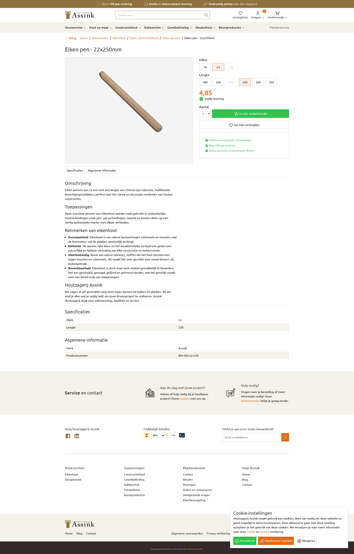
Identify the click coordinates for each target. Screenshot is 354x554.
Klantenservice (279, 27)
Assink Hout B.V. (195, 548)
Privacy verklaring (218, 533)
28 (231, 67)
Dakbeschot (153, 27)
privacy (264, 531)
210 (231, 82)
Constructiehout (126, 27)
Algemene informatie (102, 170)
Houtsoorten (74, 27)
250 (244, 82)
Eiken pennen (171, 38)
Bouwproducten (230, 27)
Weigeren (308, 540)
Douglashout (73, 479)
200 (218, 82)
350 (271, 82)
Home (83, 38)
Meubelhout (204, 27)
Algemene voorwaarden (187, 533)
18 (205, 67)
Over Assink (251, 468)
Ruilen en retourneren (197, 489)
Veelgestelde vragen (196, 495)
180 (205, 82)
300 (258, 82)
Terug (72, 38)
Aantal (204, 107)
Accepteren (247, 540)
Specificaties (75, 170)
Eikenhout (119, 38)
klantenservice (250, 400)
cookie (251, 531)
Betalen (188, 479)
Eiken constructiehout (144, 38)
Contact (188, 474)
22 (218, 67)
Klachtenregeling (194, 500)
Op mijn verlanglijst (246, 125)
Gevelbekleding (178, 27)
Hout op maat (99, 27)
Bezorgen (189, 484)
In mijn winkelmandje (253, 113)
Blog (245, 479)
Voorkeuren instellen (278, 540)
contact (185, 398)
